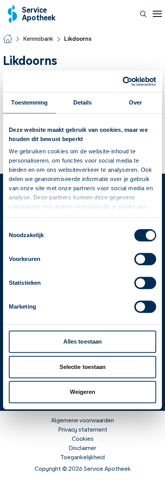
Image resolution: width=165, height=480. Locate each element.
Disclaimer (82, 448)
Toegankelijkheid (82, 457)
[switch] (145, 259)
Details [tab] (82, 102)
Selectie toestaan (82, 367)
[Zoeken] (143, 14)
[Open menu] (156, 14)
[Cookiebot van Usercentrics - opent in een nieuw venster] (122, 81)
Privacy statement (82, 429)
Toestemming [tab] (29, 102)
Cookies (83, 438)
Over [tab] (135, 102)
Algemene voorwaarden (82, 420)
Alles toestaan (82, 341)
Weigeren (83, 392)
